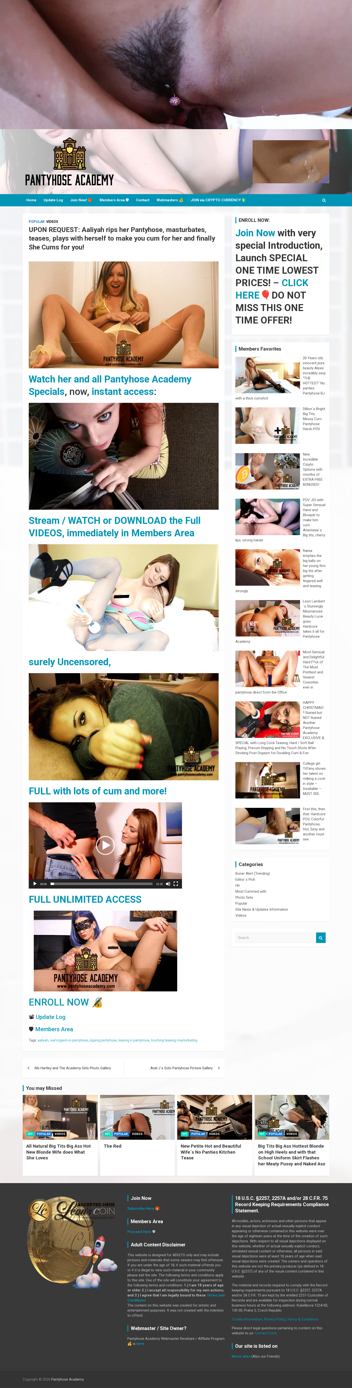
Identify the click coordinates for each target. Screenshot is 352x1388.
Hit (237, 885)
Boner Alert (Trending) (252, 873)
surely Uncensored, (70, 662)
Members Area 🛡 (114, 200)
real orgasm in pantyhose (69, 1040)
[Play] (35, 883)
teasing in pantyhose (133, 1040)
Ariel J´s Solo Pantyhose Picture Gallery (181, 1068)
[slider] (102, 884)
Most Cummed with (250, 891)
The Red (112, 1146)
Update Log (53, 200)
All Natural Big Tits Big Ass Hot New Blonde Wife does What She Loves (58, 1152)
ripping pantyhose (103, 1040)
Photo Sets (244, 897)
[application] (105, 845)
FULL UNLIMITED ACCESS (85, 899)
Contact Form (266, 1333)
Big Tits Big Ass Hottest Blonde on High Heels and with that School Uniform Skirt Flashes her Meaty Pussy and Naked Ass (291, 1155)
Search (321, 937)
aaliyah (43, 1040)
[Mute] (168, 883)
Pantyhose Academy (67, 1379)
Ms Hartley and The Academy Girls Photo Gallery (73, 1068)
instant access (123, 391)
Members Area (54, 1029)
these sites (241, 1356)
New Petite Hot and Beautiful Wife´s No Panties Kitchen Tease (211, 1152)
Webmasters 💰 (170, 200)
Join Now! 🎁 (81, 200)
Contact (142, 200)
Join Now (255, 233)
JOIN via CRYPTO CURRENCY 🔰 (218, 200)
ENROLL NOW (59, 1002)
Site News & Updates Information (261, 909)
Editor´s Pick (245, 879)
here (140, 1344)
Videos (52, 222)
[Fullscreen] (175, 883)
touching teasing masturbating (174, 1040)
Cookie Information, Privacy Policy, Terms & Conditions (275, 1319)
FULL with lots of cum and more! (98, 791)
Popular (37, 222)
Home (31, 200)
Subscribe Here (140, 1208)
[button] (105, 845)
